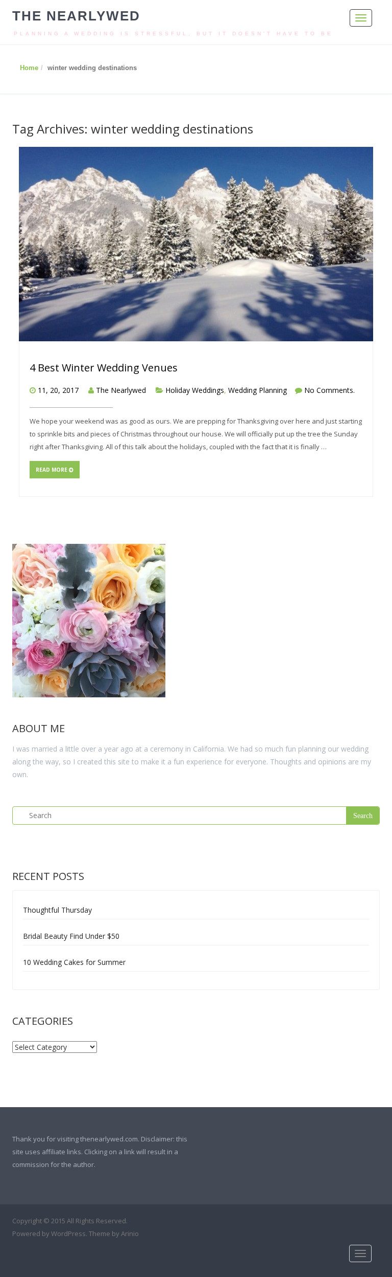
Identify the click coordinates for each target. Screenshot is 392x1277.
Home (29, 68)
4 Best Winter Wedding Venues (104, 368)
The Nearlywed (76, 16)
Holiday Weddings (194, 390)
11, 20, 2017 (58, 390)
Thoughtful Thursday (57, 910)
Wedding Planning (257, 390)
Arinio (130, 1233)
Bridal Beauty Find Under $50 (71, 936)
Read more (52, 469)
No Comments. (329, 390)
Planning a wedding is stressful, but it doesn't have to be (173, 33)
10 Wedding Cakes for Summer (74, 962)
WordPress (68, 1233)
